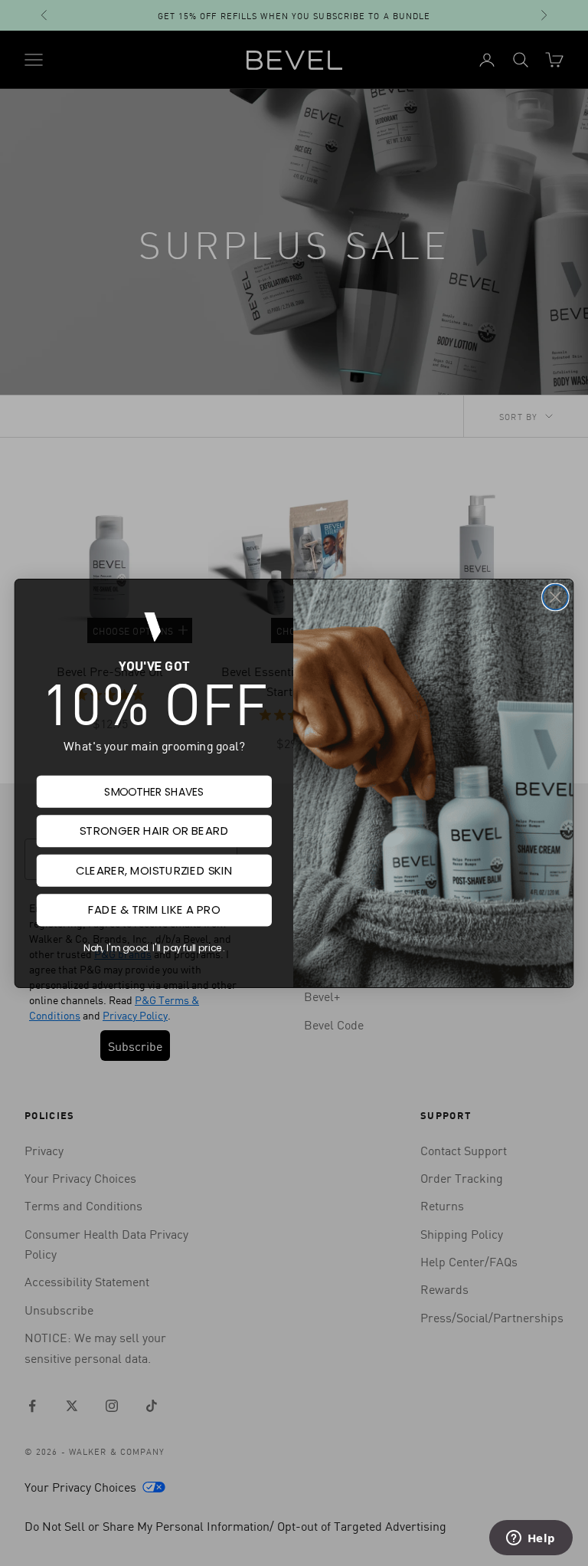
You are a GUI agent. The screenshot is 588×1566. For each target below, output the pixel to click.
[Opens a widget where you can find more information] (530, 1539)
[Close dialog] (555, 596)
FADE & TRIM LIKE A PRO (154, 909)
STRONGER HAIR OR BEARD (154, 830)
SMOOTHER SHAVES (154, 791)
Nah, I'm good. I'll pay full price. (154, 947)
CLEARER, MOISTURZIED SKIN (154, 870)
